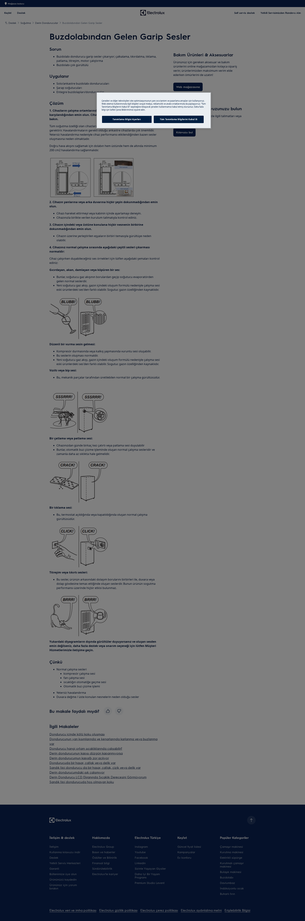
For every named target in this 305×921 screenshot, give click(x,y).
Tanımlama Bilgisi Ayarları (127, 119)
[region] (153, 110)
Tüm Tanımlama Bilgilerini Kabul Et (178, 119)
